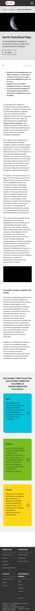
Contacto (5, 585)
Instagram (21, 588)
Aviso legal (5, 603)
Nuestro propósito (23, 561)
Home (5, 9)
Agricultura (5, 564)
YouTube (20, 598)
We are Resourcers (8, 579)
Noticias (12, 9)
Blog (19, 581)
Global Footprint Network (13, 123)
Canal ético (12, 605)
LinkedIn (20, 591)
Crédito (4, 605)
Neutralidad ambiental (8, 568)
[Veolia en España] (10, 3)
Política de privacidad (9, 609)
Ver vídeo (8, 52)
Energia (4, 558)
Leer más (17, 413)
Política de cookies (24, 609)
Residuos (5, 561)
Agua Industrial (6, 555)
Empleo (4, 582)
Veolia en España (23, 555)
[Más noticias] (3, 65)
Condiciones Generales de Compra (13, 607)
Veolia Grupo (22, 558)
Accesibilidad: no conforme (19, 603)
